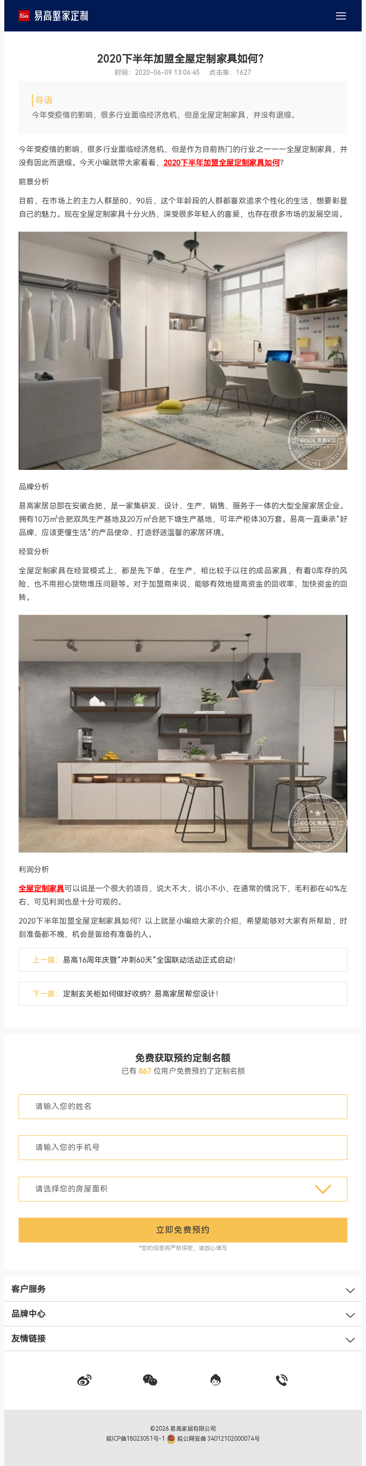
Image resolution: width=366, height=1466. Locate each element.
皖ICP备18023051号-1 (136, 1438)
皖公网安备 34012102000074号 (218, 1438)
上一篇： (136, 960)
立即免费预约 (183, 1230)
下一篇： (127, 993)
